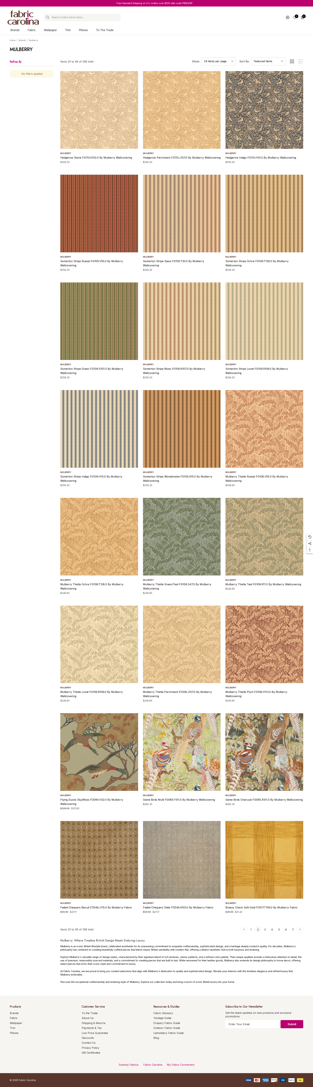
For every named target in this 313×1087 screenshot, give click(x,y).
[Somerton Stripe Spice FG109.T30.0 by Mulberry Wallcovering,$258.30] (182, 213)
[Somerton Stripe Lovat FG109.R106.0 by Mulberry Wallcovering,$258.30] (264, 321)
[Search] (47, 17)
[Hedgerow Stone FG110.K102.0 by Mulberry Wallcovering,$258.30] (99, 110)
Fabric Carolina (152, 1064)
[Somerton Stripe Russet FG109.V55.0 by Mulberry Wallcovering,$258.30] (99, 213)
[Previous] (244, 929)
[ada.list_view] (301, 61)
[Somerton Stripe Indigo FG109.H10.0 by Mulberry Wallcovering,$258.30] (99, 429)
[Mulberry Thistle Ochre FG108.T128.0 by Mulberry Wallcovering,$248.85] (99, 536)
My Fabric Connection (180, 1064)
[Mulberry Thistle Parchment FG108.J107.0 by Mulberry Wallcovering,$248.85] (182, 644)
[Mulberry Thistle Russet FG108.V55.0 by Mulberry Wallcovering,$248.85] (264, 429)
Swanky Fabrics (129, 1064)
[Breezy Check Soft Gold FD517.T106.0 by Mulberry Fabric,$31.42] (264, 860)
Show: (196, 61)
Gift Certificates (91, 1052)
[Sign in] (287, 17)
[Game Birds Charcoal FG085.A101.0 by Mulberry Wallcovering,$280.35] (264, 752)
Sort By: (244, 61)
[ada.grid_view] (292, 61)
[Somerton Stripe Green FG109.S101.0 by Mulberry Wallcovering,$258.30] (99, 321)
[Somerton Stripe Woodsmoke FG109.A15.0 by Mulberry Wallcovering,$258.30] (182, 429)
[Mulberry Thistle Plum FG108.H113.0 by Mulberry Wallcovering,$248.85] (264, 644)
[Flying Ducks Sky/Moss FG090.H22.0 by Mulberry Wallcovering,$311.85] (99, 752)
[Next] (300, 929)
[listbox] (268, 61)
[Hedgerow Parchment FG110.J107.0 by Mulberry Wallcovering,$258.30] (182, 110)
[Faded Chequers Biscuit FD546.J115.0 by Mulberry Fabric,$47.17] (99, 860)
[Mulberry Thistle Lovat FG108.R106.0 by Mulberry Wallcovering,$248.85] (99, 644)
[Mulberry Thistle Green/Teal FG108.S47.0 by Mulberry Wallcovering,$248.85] (182, 536)
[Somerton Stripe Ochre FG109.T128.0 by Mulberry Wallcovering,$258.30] (264, 213)
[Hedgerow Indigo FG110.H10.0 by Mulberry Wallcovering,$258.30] (264, 110)
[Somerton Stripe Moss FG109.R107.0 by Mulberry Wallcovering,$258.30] (182, 321)
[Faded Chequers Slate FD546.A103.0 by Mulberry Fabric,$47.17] (182, 860)
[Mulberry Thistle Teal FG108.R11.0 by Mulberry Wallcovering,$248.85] (264, 536)
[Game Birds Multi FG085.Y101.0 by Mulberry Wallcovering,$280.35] (182, 752)
